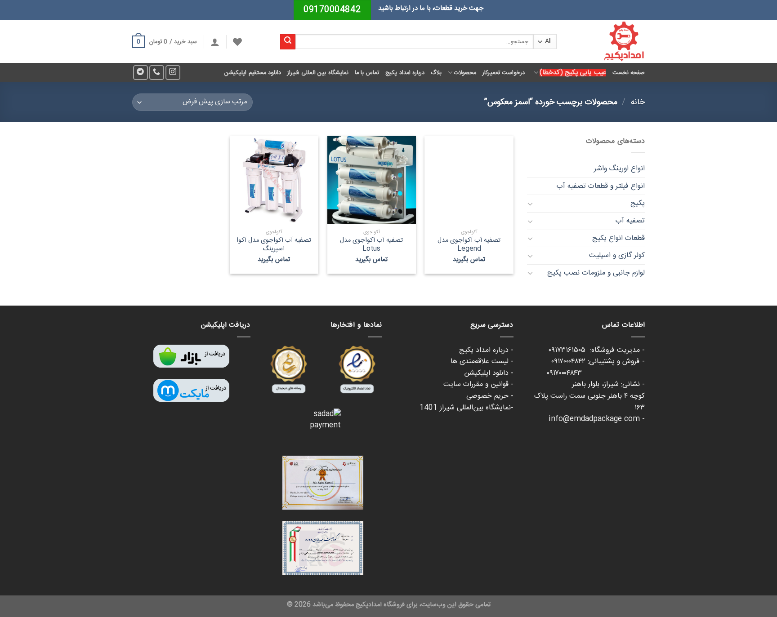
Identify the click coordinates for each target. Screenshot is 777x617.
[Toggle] (530, 203)
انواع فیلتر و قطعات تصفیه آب (601, 186)
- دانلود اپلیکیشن (489, 373)
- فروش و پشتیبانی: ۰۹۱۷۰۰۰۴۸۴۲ (598, 361)
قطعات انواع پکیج (618, 238)
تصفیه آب (630, 220)
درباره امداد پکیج (404, 72)
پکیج (637, 203)
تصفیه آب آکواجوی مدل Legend (469, 244)
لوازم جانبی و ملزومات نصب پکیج (596, 273)
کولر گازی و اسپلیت (617, 255)
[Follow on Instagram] (172, 72)
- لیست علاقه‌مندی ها (482, 361)
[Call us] (156, 72)
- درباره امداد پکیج (486, 350)
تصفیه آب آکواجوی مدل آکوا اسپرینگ (274, 244)
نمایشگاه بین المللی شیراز (317, 72)
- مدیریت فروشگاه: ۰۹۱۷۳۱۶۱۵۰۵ (597, 350)
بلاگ (436, 72)
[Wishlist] (237, 42)
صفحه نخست (628, 72)
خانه (637, 102)
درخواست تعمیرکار (503, 72)
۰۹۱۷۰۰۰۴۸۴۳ (596, 373)
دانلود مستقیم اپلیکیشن (252, 72)
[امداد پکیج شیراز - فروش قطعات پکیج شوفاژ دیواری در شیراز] (607, 41)
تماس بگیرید (469, 260)
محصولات (465, 72)
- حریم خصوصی (490, 396)
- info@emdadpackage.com (597, 419)
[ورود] (214, 42)
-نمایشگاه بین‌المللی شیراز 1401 (467, 407)
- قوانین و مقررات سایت (478, 384)
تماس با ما (367, 72)
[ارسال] (287, 41)
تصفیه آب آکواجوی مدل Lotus (371, 244)
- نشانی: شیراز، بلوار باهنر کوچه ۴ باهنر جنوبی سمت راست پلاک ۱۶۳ (589, 396)
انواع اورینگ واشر (619, 168)
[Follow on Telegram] (140, 72)
